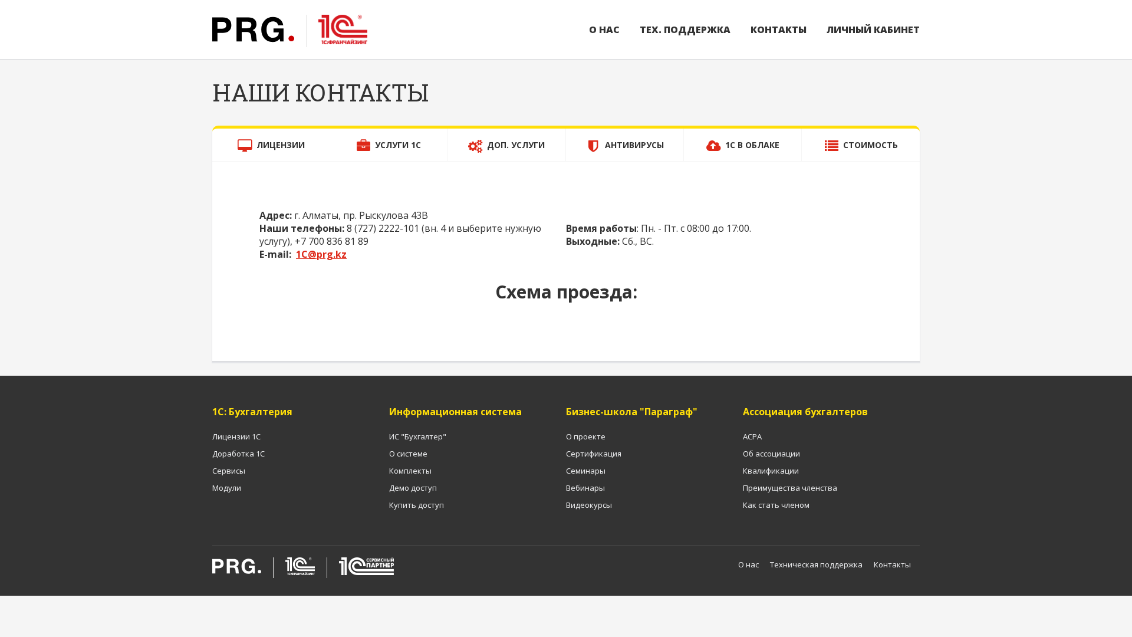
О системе (408, 453)
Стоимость (870, 144)
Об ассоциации (771, 453)
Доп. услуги (516, 144)
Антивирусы (634, 144)
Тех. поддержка (685, 29)
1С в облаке (752, 144)
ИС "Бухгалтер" (417, 436)
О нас (604, 29)
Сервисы (228, 470)
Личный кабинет (873, 29)
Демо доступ (413, 487)
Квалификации (771, 470)
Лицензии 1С (236, 436)
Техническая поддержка (816, 564)
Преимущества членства (790, 487)
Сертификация (593, 453)
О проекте (586, 436)
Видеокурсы (589, 505)
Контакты (779, 29)
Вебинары (585, 487)
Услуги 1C (398, 144)
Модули (226, 487)
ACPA (752, 436)
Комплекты (410, 470)
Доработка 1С (238, 453)
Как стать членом (776, 505)
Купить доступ (416, 505)
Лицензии (280, 144)
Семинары (586, 470)
